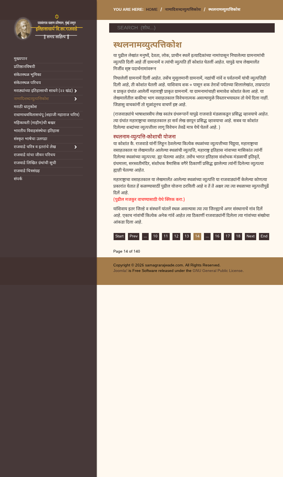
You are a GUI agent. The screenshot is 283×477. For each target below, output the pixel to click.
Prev (134, 236)
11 (166, 236)
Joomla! (120, 271)
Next (251, 236)
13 (187, 236)
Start (119, 236)
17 (228, 236)
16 (217, 236)
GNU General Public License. (218, 271)
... (145, 236)
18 (238, 236)
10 (155, 236)
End (264, 236)
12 (176, 236)
